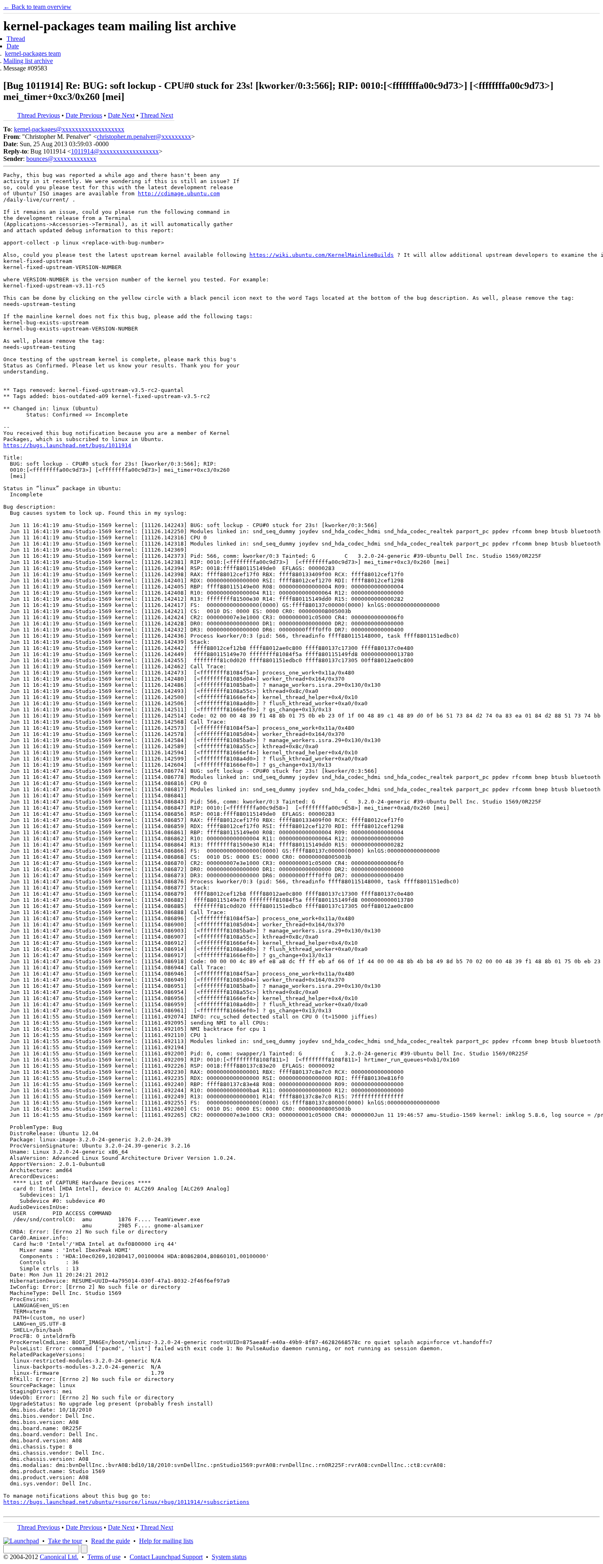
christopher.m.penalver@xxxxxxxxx (144, 136)
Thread (16, 38)
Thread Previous (38, 115)
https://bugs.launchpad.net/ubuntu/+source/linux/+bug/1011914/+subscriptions (126, 1502)
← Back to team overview (37, 6)
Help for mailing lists (166, 1540)
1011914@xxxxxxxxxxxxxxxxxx (115, 151)
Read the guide (110, 1540)
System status (229, 1556)
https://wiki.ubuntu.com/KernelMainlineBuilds (321, 255)
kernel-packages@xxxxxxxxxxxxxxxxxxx (69, 129)
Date (13, 46)
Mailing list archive (28, 60)
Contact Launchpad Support (166, 1556)
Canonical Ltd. (59, 1556)
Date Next (121, 115)
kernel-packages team (33, 53)
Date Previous (84, 115)
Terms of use (104, 1556)
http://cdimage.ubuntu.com (179, 193)
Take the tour (65, 1540)
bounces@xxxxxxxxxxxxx (61, 158)
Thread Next (156, 115)
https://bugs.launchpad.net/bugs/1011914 (67, 445)
